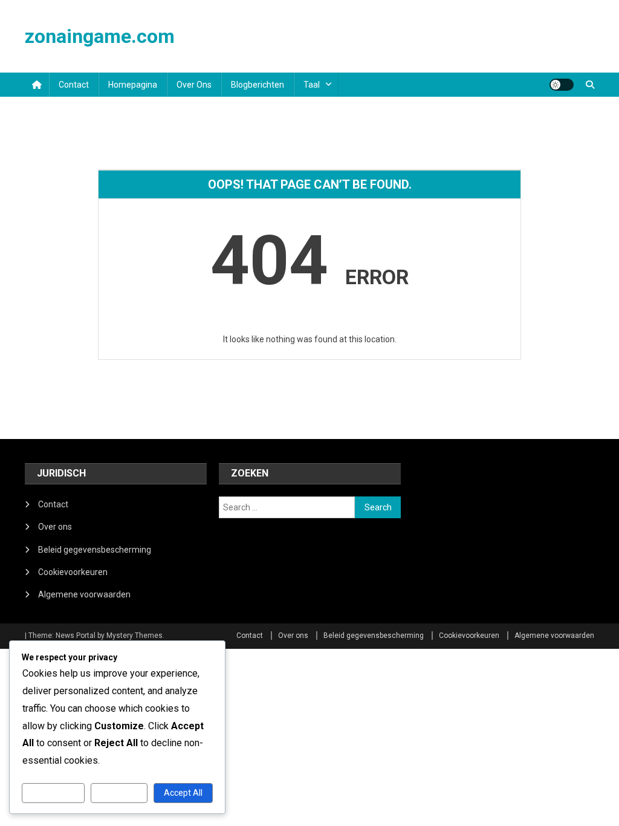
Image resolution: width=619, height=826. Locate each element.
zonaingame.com (100, 36)
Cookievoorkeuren (73, 572)
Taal (311, 84)
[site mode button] (561, 85)
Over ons (194, 84)
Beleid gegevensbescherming (94, 549)
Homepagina (132, 84)
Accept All (183, 793)
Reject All (119, 793)
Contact (74, 84)
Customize (53, 793)
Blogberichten (257, 84)
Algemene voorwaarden (84, 594)
